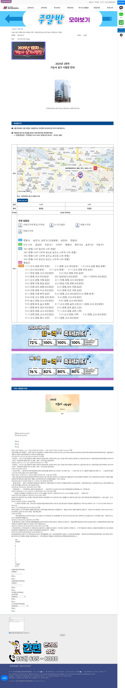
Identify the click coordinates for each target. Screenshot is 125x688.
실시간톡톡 (121, 26)
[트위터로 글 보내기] (21, 435)
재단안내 (70, 7)
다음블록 (17, 564)
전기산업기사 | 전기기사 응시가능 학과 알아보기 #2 (26, 456)
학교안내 (57, 7)
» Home (13, 29)
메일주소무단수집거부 (25, 666)
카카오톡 (121, 10)
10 (15, 562)
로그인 (102, 2)
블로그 (121, 17)
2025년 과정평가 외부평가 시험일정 (21, 501)
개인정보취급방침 (14, 666)
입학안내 (30, 7)
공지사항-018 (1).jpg (23, 39)
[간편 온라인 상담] (33, 650)
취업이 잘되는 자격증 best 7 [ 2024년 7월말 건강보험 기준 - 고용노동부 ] (32, 475)
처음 (16, 539)
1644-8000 (36, 135)
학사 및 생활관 (84, 7)
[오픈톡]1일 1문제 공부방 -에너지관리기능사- (24, 487)
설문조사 (91, 2)
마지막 (17, 566)
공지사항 (20, 29)
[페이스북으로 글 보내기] (22, 433)
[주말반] (62, 18)
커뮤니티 (110, 7)
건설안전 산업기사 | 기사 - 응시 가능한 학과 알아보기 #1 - (28, 463)
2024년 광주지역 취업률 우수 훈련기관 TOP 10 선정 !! (27, 495)
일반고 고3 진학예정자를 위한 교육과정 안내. (24, 507)
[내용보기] (26, 633)
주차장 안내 (14, 514)
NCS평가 (97, 2)
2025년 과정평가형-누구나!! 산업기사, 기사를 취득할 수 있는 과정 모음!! (32, 491)
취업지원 (97, 7)
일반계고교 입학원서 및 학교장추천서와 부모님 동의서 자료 (28, 526)
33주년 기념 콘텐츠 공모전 (19, 469)
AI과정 (4, 678)
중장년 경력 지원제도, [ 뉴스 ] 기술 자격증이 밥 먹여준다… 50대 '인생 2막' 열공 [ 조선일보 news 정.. (40, 450)
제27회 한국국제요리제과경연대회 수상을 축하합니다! (27, 532)
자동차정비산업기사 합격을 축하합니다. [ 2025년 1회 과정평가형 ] (30, 481)
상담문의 (62, 635)
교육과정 (44, 7)
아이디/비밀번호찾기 (110, 2)
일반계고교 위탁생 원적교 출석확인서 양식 (23, 520)
